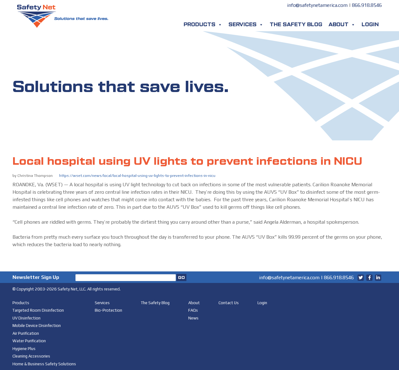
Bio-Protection (108, 310)
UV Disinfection (26, 318)
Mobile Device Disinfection (36, 325)
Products (199, 24)
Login (370, 24)
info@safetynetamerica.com (317, 5)
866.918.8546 (367, 5)
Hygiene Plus (24, 348)
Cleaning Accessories (31, 356)
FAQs (193, 310)
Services (242, 24)
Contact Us (229, 302)
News (193, 318)
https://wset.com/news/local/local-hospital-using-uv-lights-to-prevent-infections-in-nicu (137, 175)
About (339, 24)
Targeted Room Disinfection (38, 310)
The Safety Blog (296, 24)
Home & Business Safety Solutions (44, 364)
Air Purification (25, 333)
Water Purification (29, 340)
